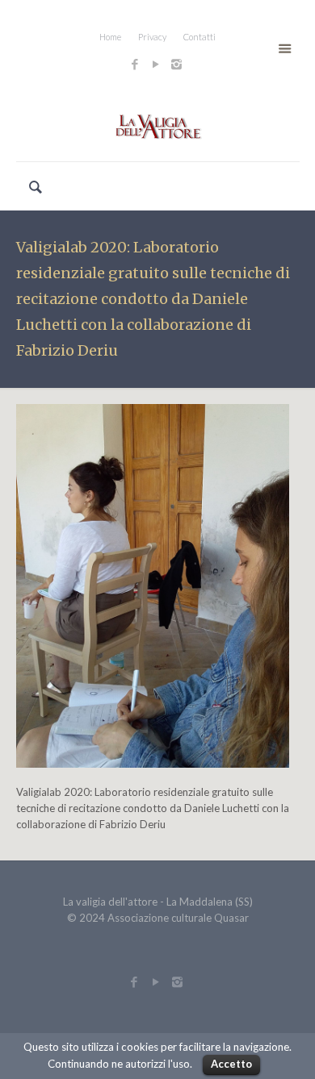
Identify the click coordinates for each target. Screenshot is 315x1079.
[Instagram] (178, 63)
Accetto (231, 1063)
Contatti (199, 36)
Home (110, 36)
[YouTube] (155, 63)
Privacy (152, 36)
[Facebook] (134, 63)
